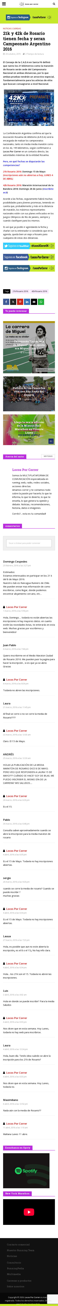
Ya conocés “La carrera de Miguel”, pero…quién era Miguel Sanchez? (29, 345)
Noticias (12, 1256)
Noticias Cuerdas (12, 28)
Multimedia (14, 1274)
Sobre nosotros (15, 1286)
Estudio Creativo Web (30, 1304)
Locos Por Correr (16, 607)
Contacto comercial (18, 1244)
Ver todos (48, 456)
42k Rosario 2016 (39, 291)
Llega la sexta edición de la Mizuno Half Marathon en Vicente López (29, 427)
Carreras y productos (19, 1280)
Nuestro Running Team (20, 1250)
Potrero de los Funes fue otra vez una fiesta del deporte (29, 391)
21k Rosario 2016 (20, 291)
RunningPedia (15, 1268)
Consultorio (14, 1262)
